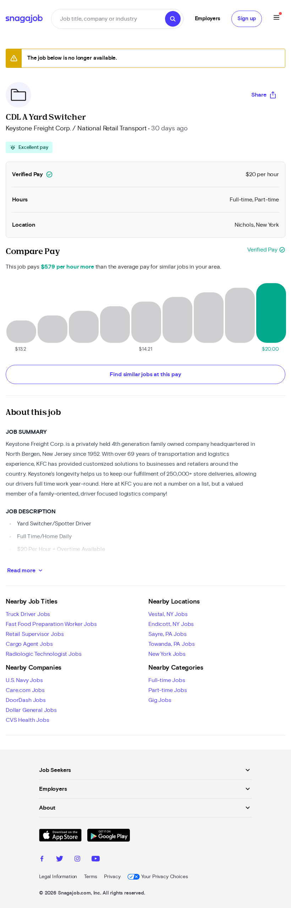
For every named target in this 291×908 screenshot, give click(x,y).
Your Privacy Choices (164, 876)
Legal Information (58, 876)
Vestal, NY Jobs (168, 614)
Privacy (112, 876)
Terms (90, 876)
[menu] (276, 18)
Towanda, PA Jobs (171, 644)
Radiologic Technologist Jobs (44, 654)
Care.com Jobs (25, 690)
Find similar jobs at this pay (145, 374)
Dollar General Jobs (31, 710)
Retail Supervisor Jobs (35, 634)
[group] (29, 147)
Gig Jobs (159, 700)
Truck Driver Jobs (28, 614)
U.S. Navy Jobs (24, 680)
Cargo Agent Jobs (29, 644)
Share (259, 95)
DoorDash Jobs (26, 700)
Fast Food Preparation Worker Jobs (51, 624)
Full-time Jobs (166, 680)
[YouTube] (96, 860)
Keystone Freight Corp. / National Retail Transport (76, 128)
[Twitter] (59, 860)
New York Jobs (167, 654)
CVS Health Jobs (27, 720)
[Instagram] (77, 860)
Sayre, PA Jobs (167, 634)
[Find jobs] (173, 19)
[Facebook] (42, 860)
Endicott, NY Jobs (171, 624)
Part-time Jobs (167, 690)
